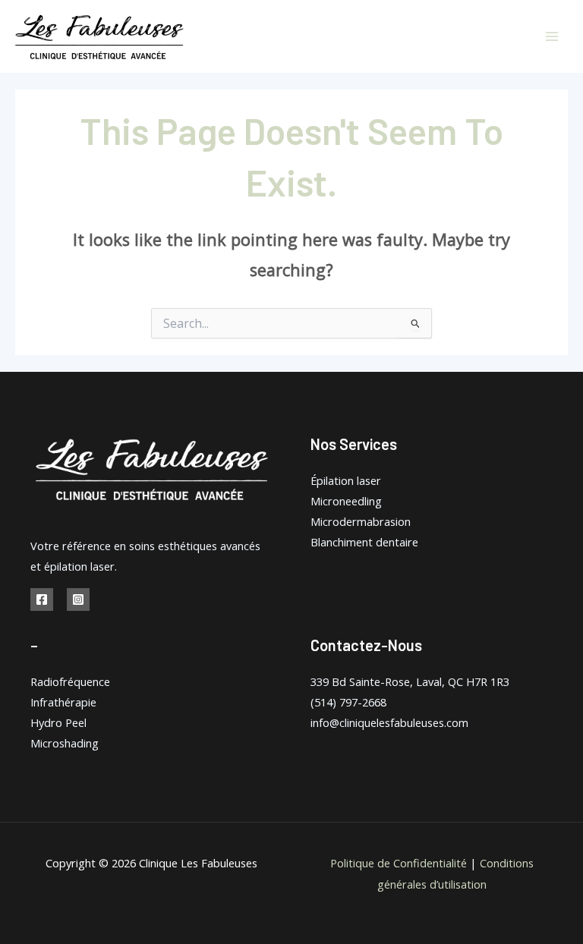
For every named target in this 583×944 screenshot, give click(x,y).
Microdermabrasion (360, 521)
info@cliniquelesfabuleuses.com (389, 722)
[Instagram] (78, 599)
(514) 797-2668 (348, 702)
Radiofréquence (70, 681)
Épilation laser (345, 480)
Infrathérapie (63, 702)
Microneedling (346, 500)
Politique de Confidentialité (398, 862)
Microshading (64, 742)
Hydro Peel (58, 722)
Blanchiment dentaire (364, 541)
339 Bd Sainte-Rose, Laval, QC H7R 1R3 (409, 681)
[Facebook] (41, 599)
